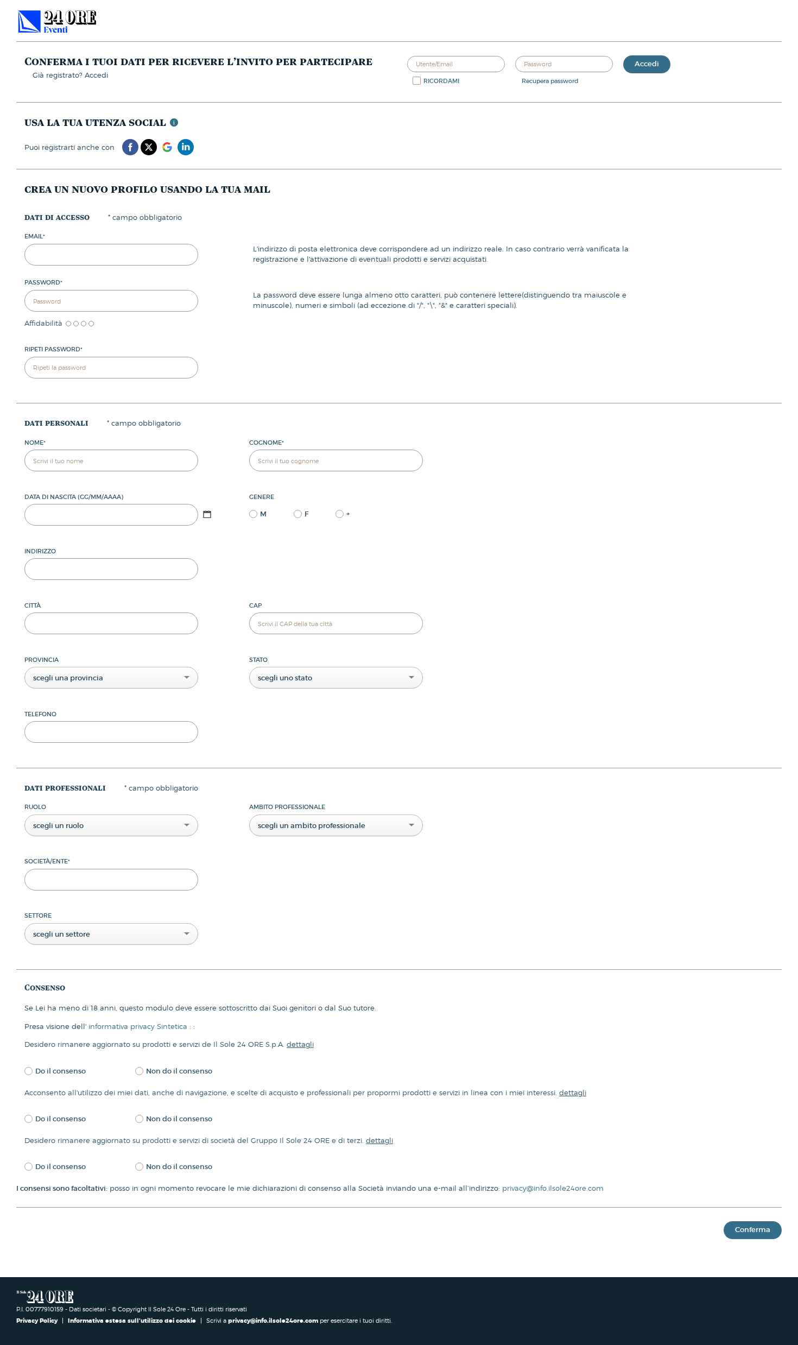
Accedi (647, 63)
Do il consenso (60, 1071)
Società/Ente (47, 861)
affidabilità (43, 323)
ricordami (441, 81)
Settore (38, 915)
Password (43, 282)
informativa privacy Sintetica (138, 1026)
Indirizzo (40, 551)
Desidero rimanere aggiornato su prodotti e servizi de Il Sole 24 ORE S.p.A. (169, 1044)
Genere (261, 497)
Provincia (41, 660)
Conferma (752, 1229)
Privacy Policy (37, 1320)
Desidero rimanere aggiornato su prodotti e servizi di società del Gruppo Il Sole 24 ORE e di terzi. (208, 1140)
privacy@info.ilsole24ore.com (553, 1188)
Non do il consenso (179, 1071)
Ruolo (35, 807)
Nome (35, 442)
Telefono (40, 714)
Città (32, 605)
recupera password (550, 81)
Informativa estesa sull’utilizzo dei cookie (132, 1320)
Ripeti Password (53, 349)
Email (34, 236)
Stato (258, 660)
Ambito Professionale (287, 807)
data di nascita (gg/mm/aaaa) (73, 497)
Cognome (266, 442)
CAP (255, 605)
